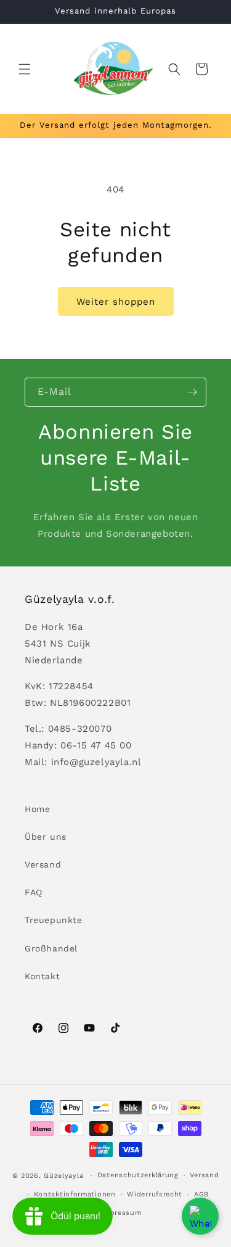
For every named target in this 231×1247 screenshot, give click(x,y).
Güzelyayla (63, 1176)
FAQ (34, 892)
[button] (24, 69)
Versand (43, 864)
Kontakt (42, 976)
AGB (201, 1194)
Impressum (121, 1213)
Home (37, 809)
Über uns (46, 837)
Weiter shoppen (115, 301)
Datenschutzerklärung (138, 1175)
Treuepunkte (54, 920)
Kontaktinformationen (75, 1194)
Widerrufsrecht (154, 1194)
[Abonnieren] (192, 392)
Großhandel (51, 948)
